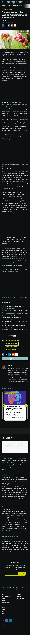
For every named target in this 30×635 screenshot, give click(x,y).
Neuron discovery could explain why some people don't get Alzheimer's (14, 408)
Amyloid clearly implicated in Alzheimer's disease (13, 321)
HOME (20, 5)
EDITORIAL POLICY (6, 603)
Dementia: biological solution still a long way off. (13, 325)
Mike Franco (12, 366)
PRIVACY (4, 609)
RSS (3, 613)
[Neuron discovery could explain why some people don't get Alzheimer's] (15, 398)
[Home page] (15, 2)
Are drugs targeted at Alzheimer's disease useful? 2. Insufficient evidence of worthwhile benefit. (14, 305)
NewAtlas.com (20, 598)
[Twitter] (6, 25)
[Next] (26, 405)
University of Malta (11, 297)
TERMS (3, 607)
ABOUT (3, 600)
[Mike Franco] (4, 367)
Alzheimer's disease (11, 343)
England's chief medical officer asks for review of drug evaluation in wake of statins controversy (15, 316)
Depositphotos (12, 56)
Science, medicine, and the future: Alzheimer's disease (15, 310)
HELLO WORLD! (6, 596)
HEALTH (10, 5)
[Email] (15, 25)
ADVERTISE (4, 605)
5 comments (16, 359)
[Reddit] (12, 25)
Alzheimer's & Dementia (8, 9)
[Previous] (3, 405)
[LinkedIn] (9, 25)
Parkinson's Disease (11, 349)
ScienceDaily (23, 297)
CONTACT (4, 611)
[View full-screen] (28, 31)
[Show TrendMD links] (27, 335)
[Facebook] (3, 25)
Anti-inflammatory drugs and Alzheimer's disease (14, 329)
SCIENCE (4, 5)
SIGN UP (15, 5)
